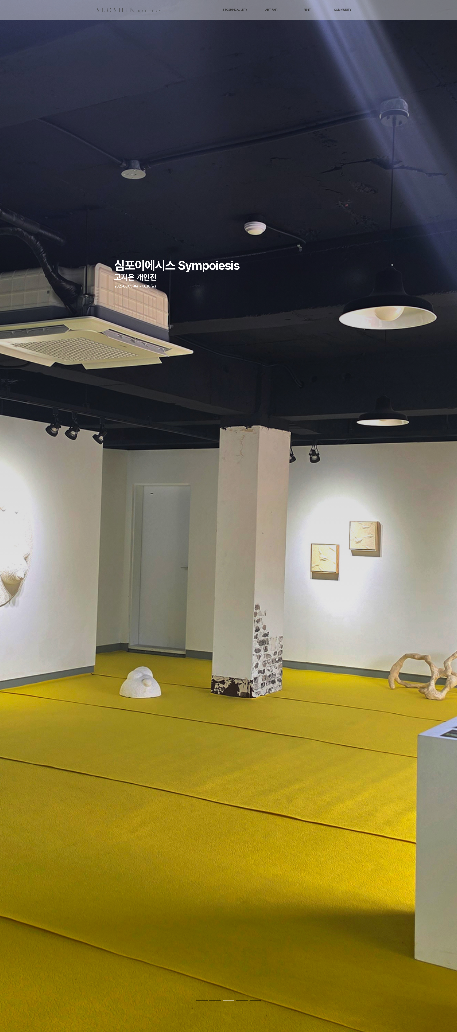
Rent (307, 9)
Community (342, 9)
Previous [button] (18, 516)
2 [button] (215, 1000)
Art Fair (271, 9)
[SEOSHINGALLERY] (129, 10)
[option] (228, 516)
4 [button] (242, 1000)
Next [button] (438, 516)
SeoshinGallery (235, 9)
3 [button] (228, 1000)
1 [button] (202, 1000)
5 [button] (255, 1000)
